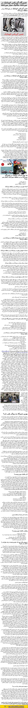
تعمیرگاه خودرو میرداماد (22, 352)
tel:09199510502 (16, 706)
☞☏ (14, 706)
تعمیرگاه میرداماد (5, 351)
